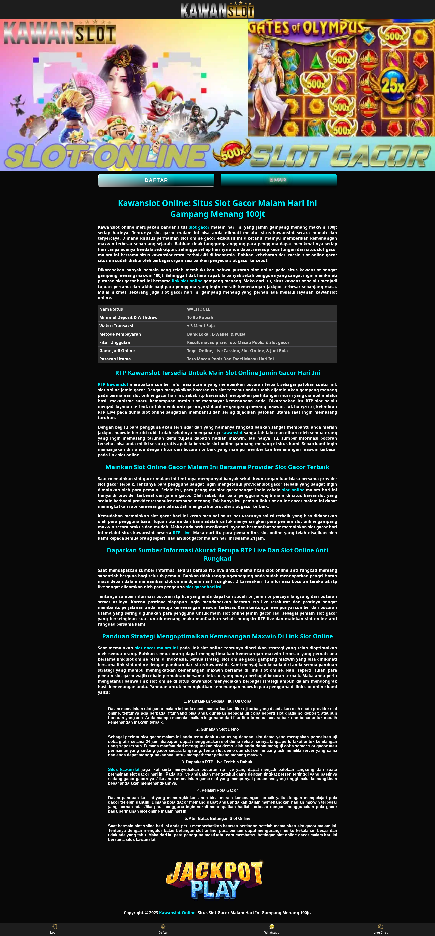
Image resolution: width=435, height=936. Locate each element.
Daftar (156, 180)
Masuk (278, 179)
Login (54, 932)
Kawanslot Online (177, 912)
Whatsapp (272, 932)
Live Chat (381, 932)
